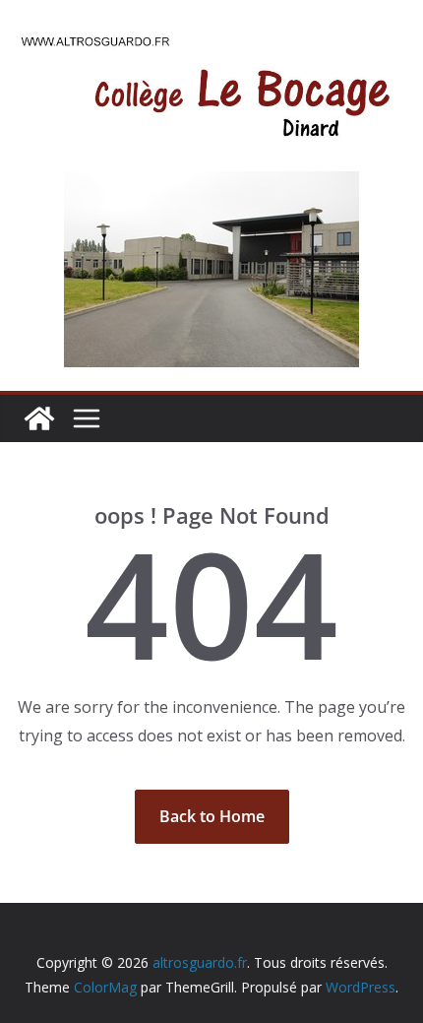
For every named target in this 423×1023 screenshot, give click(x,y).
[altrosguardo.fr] (39, 418)
